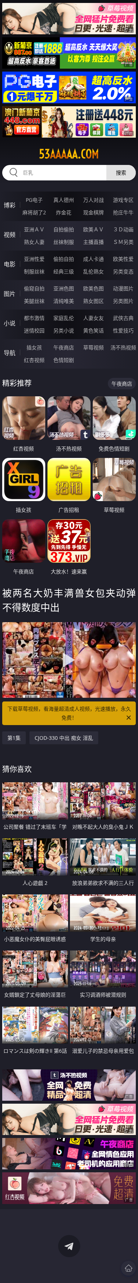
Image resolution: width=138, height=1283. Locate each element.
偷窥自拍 (34, 288)
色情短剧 (63, 359)
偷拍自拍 (63, 258)
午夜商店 (63, 347)
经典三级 (63, 271)
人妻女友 (93, 317)
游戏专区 (123, 199)
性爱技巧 (123, 330)
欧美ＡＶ (93, 229)
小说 (9, 323)
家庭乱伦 (63, 317)
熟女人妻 (34, 241)
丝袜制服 (63, 241)
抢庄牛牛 (123, 212)
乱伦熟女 (93, 271)
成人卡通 (93, 258)
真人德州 (63, 199)
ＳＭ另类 (123, 241)
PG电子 (34, 199)
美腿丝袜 (34, 300)
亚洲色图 (63, 288)
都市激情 (34, 317)
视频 (9, 235)
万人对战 (93, 199)
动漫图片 (123, 288)
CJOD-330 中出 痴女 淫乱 (64, 737)
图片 (9, 294)
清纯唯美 (63, 300)
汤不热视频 (123, 347)
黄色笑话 (93, 330)
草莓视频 (93, 347)
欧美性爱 (123, 258)
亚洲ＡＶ (34, 229)
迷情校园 (34, 330)
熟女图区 (93, 300)
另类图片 (123, 300)
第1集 (14, 737)
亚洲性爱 (34, 258)
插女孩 (34, 347)
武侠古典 (123, 317)
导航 (9, 353)
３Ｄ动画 (123, 229)
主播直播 (93, 241)
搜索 (121, 172)
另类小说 (63, 330)
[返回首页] (128, 1268)
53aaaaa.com (69, 153)
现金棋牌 (93, 212)
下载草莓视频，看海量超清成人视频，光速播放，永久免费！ (69, 713)
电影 (9, 264)
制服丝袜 (34, 271)
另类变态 (123, 271)
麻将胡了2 (34, 212)
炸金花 (63, 212)
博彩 (9, 205)
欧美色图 (93, 288)
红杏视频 (34, 359)
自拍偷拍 (63, 229)
